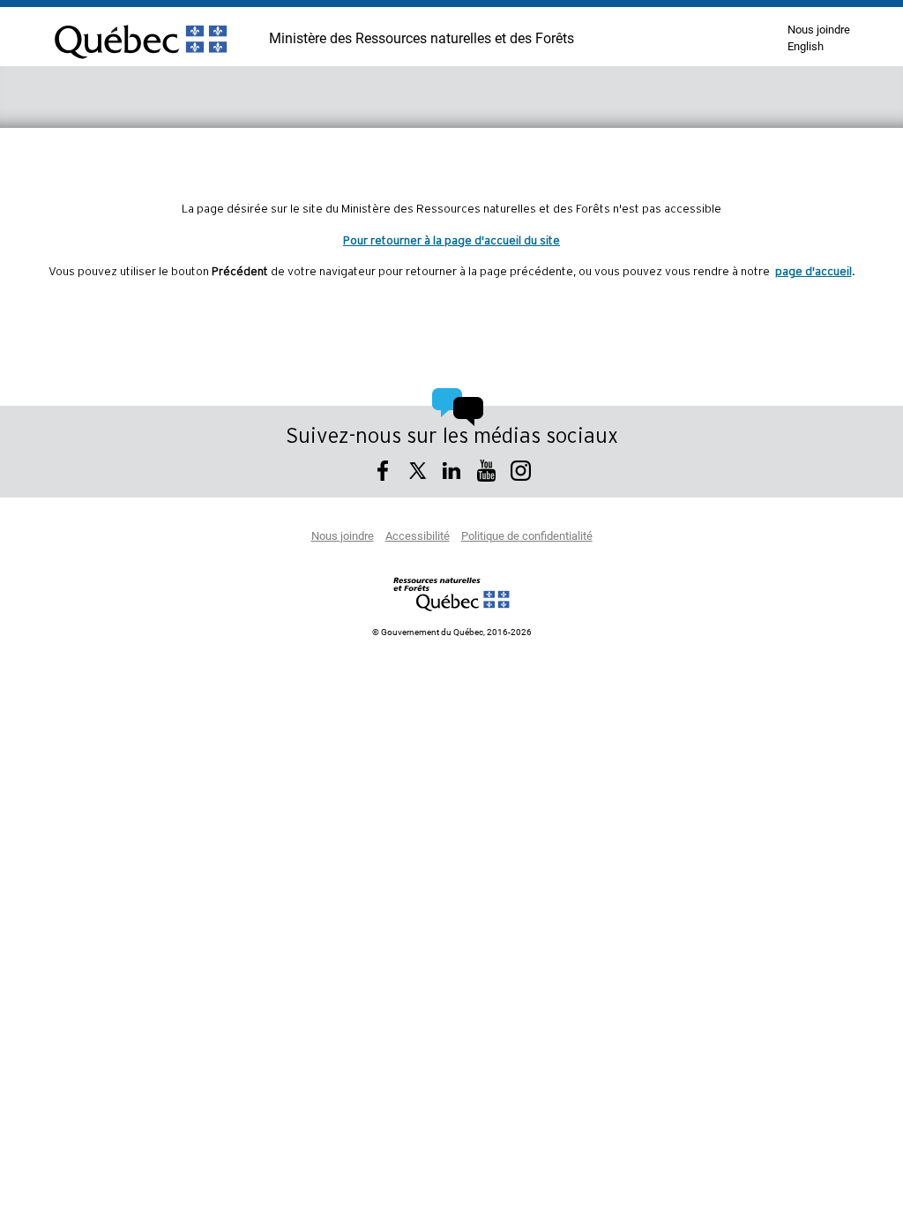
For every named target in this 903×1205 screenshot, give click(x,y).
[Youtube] (486, 473)
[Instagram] (520, 473)
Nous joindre (818, 30)
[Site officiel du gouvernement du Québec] (140, 66)
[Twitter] (417, 473)
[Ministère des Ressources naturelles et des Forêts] (452, 593)
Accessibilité (417, 537)
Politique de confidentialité (527, 537)
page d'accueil (813, 272)
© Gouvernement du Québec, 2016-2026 (452, 632)
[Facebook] (383, 473)
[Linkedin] (452, 473)
